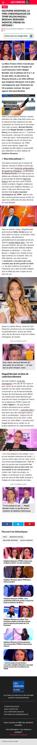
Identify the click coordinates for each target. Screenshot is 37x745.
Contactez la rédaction (18, 735)
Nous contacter (11, 709)
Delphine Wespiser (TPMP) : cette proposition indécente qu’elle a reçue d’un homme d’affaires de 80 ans (18, 600)
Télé (5, 7)
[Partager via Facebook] (7, 524)
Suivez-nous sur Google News (16, 36)
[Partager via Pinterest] (29, 524)
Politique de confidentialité (16, 714)
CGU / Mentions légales (14, 712)
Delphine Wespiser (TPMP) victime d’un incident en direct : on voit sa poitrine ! (18, 562)
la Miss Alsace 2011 (17, 242)
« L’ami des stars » (26, 410)
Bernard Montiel (16, 537)
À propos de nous (11, 706)
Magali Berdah (27, 540)
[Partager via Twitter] (18, 524)
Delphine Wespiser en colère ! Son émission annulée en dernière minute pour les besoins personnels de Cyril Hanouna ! (17, 622)
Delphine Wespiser (11, 540)
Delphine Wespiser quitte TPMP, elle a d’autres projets (17, 581)
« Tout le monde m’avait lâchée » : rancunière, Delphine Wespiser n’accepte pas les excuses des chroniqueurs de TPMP (18, 666)
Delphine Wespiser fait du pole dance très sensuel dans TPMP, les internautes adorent (18, 644)
